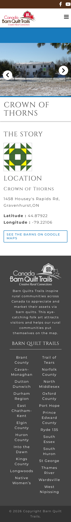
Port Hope (49, 406)
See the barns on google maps (33, 236)
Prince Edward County (49, 418)
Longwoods (21, 471)
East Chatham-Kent (22, 411)
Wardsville (49, 480)
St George (49, 461)
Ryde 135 (49, 430)
